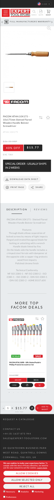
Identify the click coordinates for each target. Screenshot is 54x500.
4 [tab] (22, 392)
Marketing (39, 491)
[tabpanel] (27, 352)
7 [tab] (36, 392)
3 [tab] (18, 392)
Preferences (11, 497)
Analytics (25, 491)
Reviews (41, 209)
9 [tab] (45, 392)
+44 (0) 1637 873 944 (17, 433)
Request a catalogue (19, 419)
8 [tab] (40, 392)
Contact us (11, 429)
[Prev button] (2, 22)
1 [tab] (9, 392)
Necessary (10, 491)
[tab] (17, 210)
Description (16, 209)
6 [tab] (31, 392)
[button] (44, 4)
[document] (27, 480)
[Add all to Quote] (32, 408)
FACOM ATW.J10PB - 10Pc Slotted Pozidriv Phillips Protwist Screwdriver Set (25, 363)
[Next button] (51, 22)
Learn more (42, 468)
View (14, 385)
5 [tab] (27, 392)
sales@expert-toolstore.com (25, 438)
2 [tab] (13, 392)
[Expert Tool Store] (20, 13)
